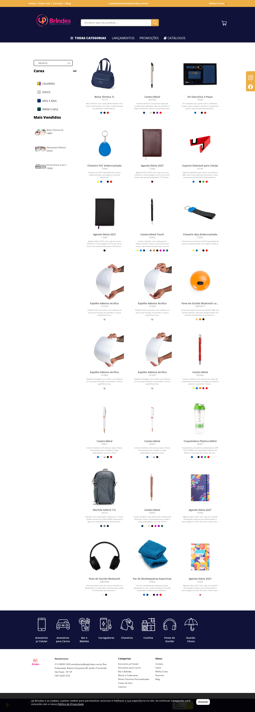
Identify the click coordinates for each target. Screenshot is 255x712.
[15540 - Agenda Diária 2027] (200, 487)
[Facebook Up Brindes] (65, 688)
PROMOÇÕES (149, 38)
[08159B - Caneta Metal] (152, 74)
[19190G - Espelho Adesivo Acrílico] (104, 280)
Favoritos (159, 675)
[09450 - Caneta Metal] (152, 418)
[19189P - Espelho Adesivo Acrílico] (152, 280)
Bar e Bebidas (125, 671)
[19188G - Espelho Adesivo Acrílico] (104, 349)
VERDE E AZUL (50, 109)
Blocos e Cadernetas (128, 675)
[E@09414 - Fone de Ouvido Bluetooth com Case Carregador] (200, 280)
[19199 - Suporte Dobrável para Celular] (200, 143)
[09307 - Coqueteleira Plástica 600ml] (200, 418)
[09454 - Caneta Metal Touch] (152, 212)
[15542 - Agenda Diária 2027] (200, 556)
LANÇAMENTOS (123, 38)
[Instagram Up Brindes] (57, 688)
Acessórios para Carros (129, 667)
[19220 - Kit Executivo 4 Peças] (200, 74)
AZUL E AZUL (49, 100)
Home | (33, 3)
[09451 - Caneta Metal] (104, 418)
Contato (159, 663)
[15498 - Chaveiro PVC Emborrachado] (104, 143)
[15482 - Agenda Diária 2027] (104, 212)
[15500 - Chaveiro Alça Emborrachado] (200, 212)
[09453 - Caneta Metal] (152, 487)
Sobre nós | (45, 3)
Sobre (158, 667)
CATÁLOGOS (176, 38)
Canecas (122, 686)
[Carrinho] (224, 22)
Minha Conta (161, 671)
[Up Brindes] (53, 20)
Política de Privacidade (71, 704)
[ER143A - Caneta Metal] (200, 349)
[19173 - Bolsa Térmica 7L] (104, 74)
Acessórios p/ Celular (128, 663)
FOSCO (46, 92)
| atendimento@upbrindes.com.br (127, 3)
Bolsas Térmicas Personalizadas (133, 679)
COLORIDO (48, 83)
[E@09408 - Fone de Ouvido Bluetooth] (104, 556)
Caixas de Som (125, 683)
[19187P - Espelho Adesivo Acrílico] (152, 349)
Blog (68, 3)
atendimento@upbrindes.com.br (86, 664)
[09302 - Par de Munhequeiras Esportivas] (152, 556)
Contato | (59, 3)
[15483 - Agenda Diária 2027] (152, 143)
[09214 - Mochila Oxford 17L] (104, 487)
